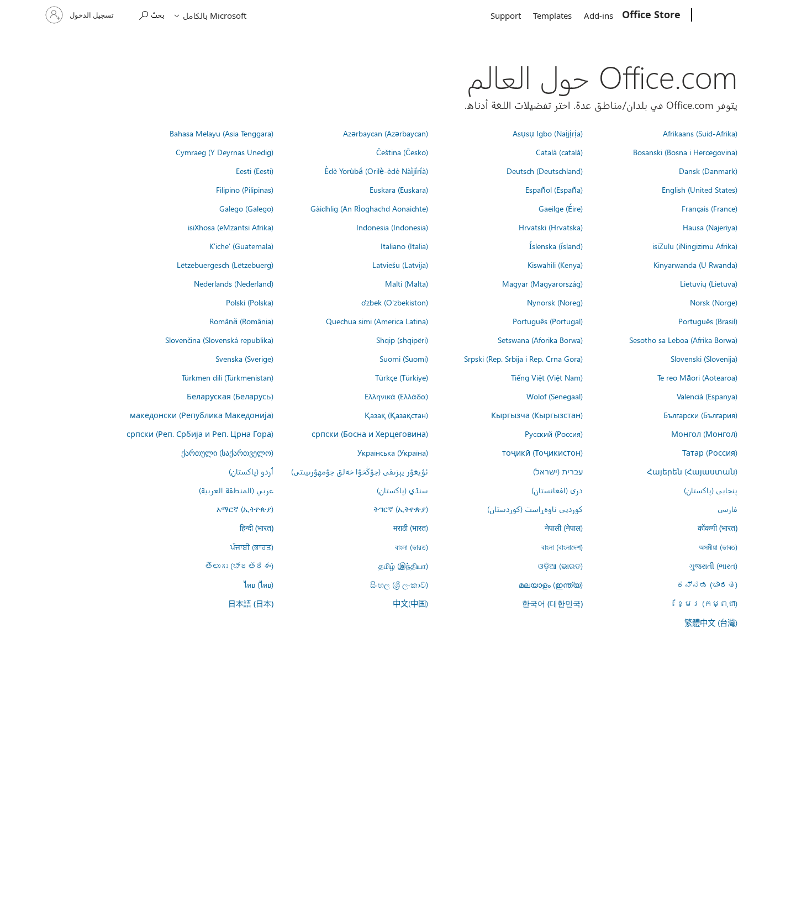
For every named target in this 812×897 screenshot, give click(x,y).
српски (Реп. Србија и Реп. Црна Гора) (199, 433)
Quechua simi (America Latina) (377, 320)
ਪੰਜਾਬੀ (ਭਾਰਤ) (251, 546)
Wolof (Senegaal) (554, 396)
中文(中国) (410, 603)
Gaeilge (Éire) (561, 208)
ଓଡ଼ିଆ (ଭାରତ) (560, 565)
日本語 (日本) (250, 603)
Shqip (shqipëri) (402, 339)
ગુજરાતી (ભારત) (713, 565)
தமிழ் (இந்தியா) (403, 565)
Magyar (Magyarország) (542, 283)
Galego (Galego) (246, 208)
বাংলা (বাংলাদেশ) (562, 546)
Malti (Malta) (406, 283)
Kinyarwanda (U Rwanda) (695, 264)
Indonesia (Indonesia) (392, 227)
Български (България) (700, 414)
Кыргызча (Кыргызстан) (537, 414)
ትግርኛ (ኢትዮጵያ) (400, 508)
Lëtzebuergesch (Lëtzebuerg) (225, 264)
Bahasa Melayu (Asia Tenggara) (221, 133)
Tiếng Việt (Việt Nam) (547, 377)
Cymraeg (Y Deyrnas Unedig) (224, 151)
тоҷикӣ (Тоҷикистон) (542, 452)
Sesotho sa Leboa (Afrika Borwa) (683, 339)
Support (506, 15)
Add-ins (598, 15)
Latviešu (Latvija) (400, 264)
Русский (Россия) (554, 433)
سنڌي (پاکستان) (402, 489)
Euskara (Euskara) (399, 189)
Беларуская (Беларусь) (230, 396)
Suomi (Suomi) (403, 358)
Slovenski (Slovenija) (704, 358)
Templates (552, 15)
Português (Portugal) (548, 320)
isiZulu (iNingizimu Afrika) (694, 245)
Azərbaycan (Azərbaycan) (385, 133)
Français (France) (709, 208)
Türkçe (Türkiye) (401, 377)
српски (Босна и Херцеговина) (370, 433)
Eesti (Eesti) (254, 170)
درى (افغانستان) (557, 489)
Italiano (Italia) (404, 245)
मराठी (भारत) (410, 527)
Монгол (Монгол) (704, 433)
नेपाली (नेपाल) (564, 527)
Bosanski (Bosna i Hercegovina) (685, 151)
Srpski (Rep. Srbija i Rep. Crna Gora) (523, 358)
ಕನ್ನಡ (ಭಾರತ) (707, 584)
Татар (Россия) (709, 452)
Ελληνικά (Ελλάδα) (396, 396)
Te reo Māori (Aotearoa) (697, 377)
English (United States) (699, 189)
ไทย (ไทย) (258, 584)
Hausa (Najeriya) (710, 227)
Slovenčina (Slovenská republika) (219, 339)
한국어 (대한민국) (552, 603)
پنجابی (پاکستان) (710, 489)
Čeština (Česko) (402, 151)
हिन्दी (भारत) (256, 528)
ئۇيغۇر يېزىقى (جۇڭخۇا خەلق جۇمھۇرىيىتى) (359, 471)
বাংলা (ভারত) (411, 546)
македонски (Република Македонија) (201, 414)
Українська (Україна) (392, 452)
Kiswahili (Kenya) (555, 264)
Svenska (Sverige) (244, 358)
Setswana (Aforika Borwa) (540, 339)
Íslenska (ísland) (556, 245)
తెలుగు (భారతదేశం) (239, 565)
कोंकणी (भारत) (717, 528)
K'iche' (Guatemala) (241, 245)
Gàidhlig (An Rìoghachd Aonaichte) (369, 208)
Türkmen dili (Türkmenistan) (227, 377)
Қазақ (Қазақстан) (396, 414)
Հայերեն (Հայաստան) (692, 471)
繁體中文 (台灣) (710, 622)
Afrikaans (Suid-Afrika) (700, 133)
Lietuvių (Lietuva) (708, 283)
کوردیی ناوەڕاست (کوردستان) (535, 508)
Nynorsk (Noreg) (555, 302)
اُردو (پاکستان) (251, 471)
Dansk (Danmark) (708, 170)
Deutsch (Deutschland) (545, 170)
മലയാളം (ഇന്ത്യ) (551, 584)
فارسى (727, 508)
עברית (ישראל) (558, 471)
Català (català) (559, 151)
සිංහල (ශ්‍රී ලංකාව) (399, 584)
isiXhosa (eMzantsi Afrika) (230, 227)
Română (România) (241, 320)
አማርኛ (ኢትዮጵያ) (245, 508)
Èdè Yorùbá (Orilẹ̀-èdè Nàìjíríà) (376, 170)
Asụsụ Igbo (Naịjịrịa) (548, 133)
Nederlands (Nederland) (233, 283)
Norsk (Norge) (713, 302)
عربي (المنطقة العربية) (236, 489)
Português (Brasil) (707, 320)
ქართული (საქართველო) (227, 452)
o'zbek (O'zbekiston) (394, 302)
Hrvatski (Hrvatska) (551, 227)
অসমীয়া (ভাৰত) (718, 546)
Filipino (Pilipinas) (244, 189)
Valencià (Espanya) (707, 396)
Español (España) (554, 189)
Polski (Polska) (249, 302)
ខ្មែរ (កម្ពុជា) (707, 603)
